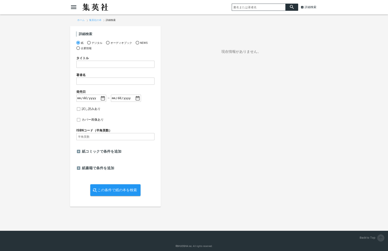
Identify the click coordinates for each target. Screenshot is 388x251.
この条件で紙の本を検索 (117, 190)
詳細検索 (310, 7)
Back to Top (372, 237)
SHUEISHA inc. (184, 246)
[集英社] (95, 7)
